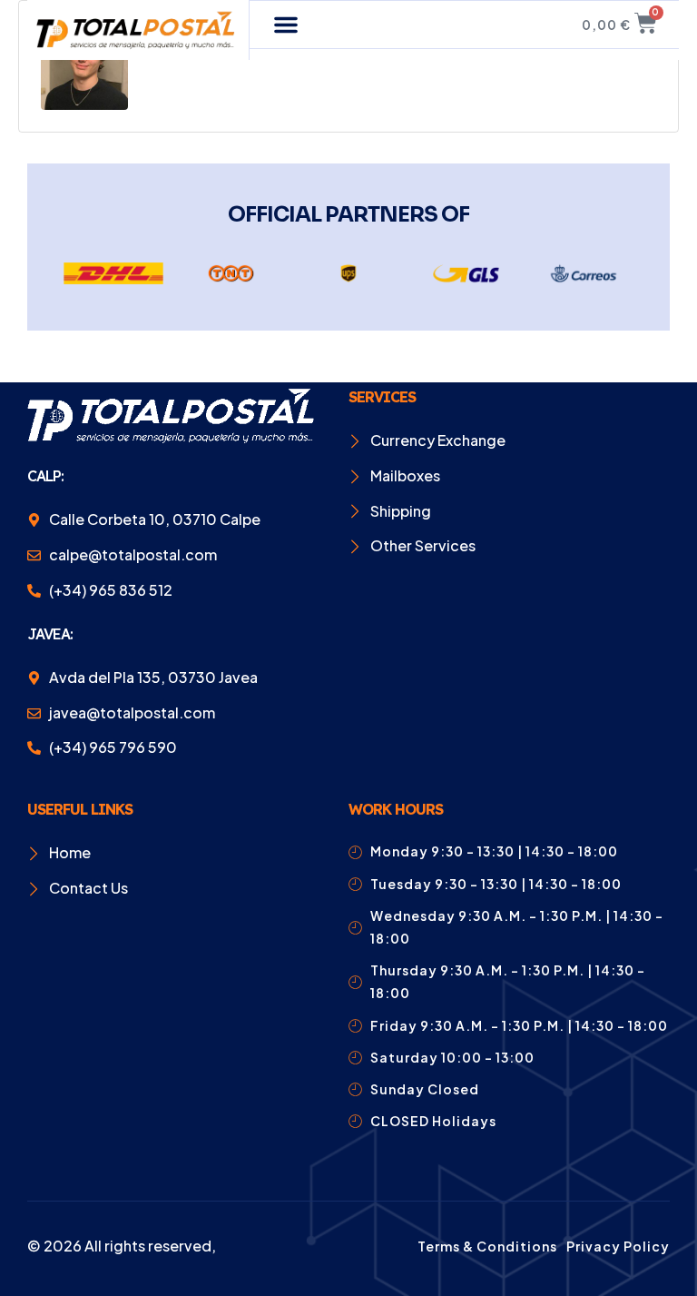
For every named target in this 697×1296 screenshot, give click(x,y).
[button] (286, 24)
